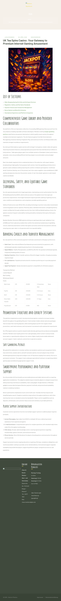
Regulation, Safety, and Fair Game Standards (17, 105)
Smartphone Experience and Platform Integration (19, 113)
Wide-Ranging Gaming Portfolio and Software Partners (20, 102)
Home (29, 19)
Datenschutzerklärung (52, 597)
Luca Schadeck (9, 37)
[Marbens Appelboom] (30, 4)
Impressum (40, 597)
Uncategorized (35, 37)
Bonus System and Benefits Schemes (15, 110)
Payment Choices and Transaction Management (18, 107)
